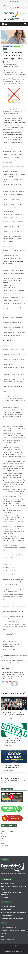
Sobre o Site (4, 948)
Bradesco (3, 833)
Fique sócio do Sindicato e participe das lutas (12, 918)
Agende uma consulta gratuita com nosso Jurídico (13, 886)
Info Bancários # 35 (13, 4)
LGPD (25, 948)
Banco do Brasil (5, 829)
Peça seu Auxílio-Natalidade (8, 906)
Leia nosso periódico (6, 909)
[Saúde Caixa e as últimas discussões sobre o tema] (14, 751)
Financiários (4, 848)
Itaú (2, 838)
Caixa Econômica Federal (8, 46)
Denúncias (16, 948)
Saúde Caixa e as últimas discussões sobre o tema (11, 766)
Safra (2, 843)
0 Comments (15, 66)
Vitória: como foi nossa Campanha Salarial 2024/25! (13, 912)
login (13, 780)
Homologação (4, 897)
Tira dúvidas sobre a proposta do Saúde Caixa (15, 656)
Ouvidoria (21, 948)
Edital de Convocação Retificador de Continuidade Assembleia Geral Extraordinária (13, 741)
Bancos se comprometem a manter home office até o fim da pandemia (13, 662)
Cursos (3, 889)
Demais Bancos (4, 845)
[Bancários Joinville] (3, 24)
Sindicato (5, 49)
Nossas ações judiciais (6, 915)
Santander (3, 836)
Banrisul (3, 841)
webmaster (16, 64)
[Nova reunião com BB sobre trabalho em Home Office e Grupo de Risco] (14, 697)
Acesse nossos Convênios (7, 883)
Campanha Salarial (18, 46)
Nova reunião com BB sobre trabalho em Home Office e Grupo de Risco (14, 714)
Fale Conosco (10, 948)
